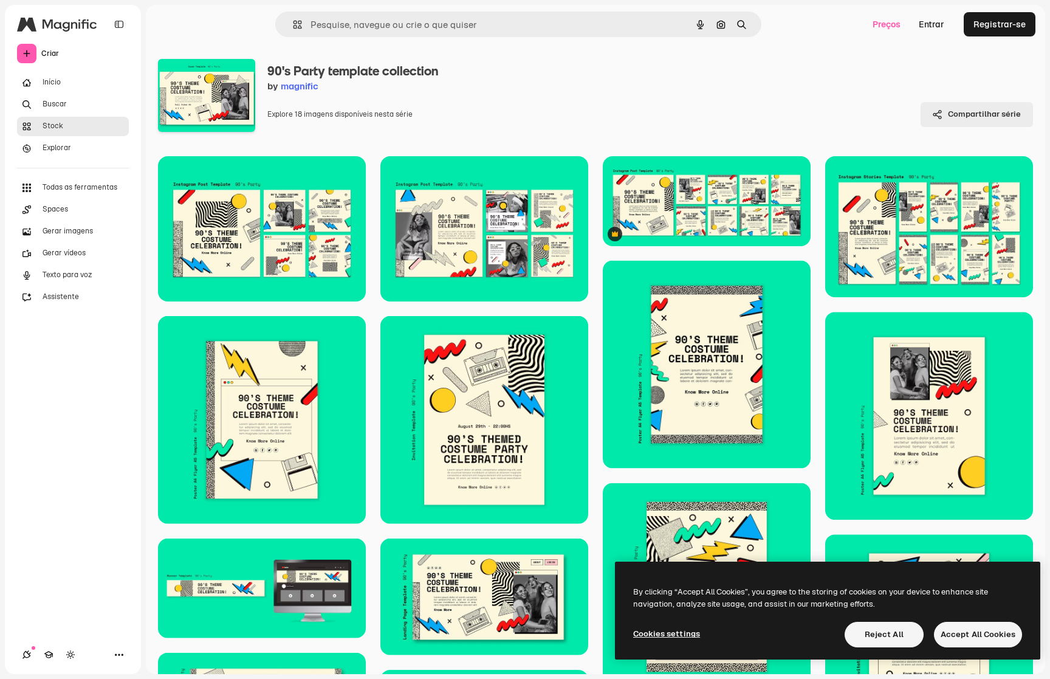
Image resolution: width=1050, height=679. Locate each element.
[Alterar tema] (70, 654)
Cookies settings (666, 634)
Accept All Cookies (978, 634)
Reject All (884, 634)
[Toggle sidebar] (119, 24)
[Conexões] (26, 654)
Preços (887, 24)
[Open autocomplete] (292, 24)
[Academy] (48, 654)
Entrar (931, 24)
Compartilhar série (984, 114)
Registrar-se (999, 24)
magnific (299, 86)
